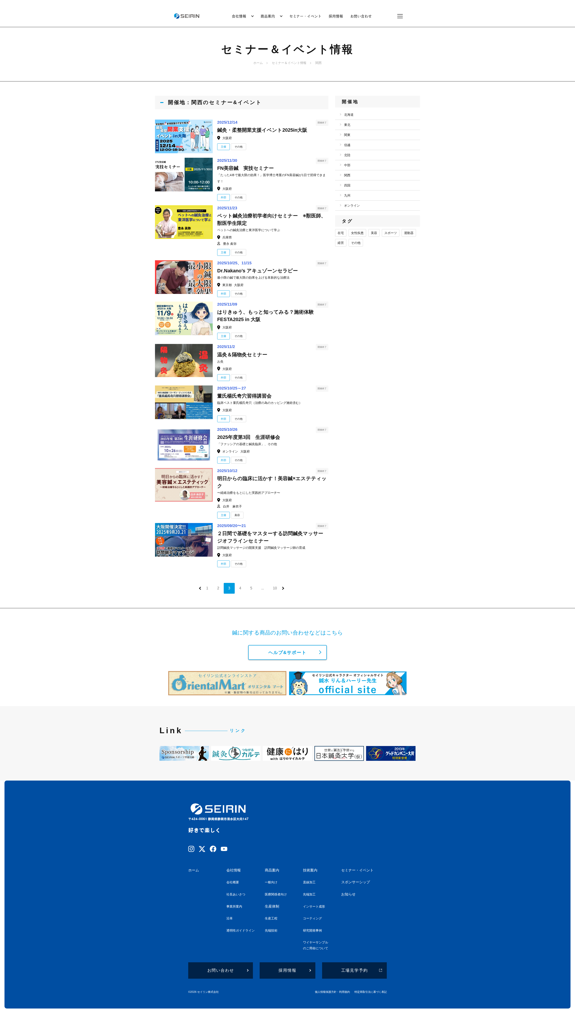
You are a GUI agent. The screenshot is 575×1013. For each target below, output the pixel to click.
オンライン (352, 205)
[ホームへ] (186, 16)
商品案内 (272, 870)
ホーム (258, 63)
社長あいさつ (235, 894)
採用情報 (336, 16)
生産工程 (271, 918)
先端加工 (309, 894)
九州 (347, 195)
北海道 (349, 114)
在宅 (341, 233)
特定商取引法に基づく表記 (370, 991)
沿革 (229, 918)
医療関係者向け (276, 894)
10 (275, 588)
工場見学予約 (354, 970)
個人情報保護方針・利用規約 (332, 991)
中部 (347, 165)
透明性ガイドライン (240, 930)
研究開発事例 (312, 930)
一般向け (271, 882)
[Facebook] (213, 850)
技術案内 (310, 870)
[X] (202, 850)
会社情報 (233, 870)
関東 (347, 135)
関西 (347, 175)
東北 (347, 125)
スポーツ (390, 233)
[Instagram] (191, 850)
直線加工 (309, 882)
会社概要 (232, 882)
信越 (347, 145)
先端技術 (271, 930)
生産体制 (272, 906)
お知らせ (348, 894)
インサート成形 (314, 906)
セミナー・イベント (305, 16)
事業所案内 (234, 906)
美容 (374, 233)
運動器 (409, 233)
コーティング (312, 918)
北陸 (347, 155)
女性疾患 (357, 233)
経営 (341, 243)
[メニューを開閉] (403, 16)
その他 (355, 243)
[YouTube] (224, 850)
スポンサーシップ (355, 882)
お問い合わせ (361, 16)
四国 (347, 185)
